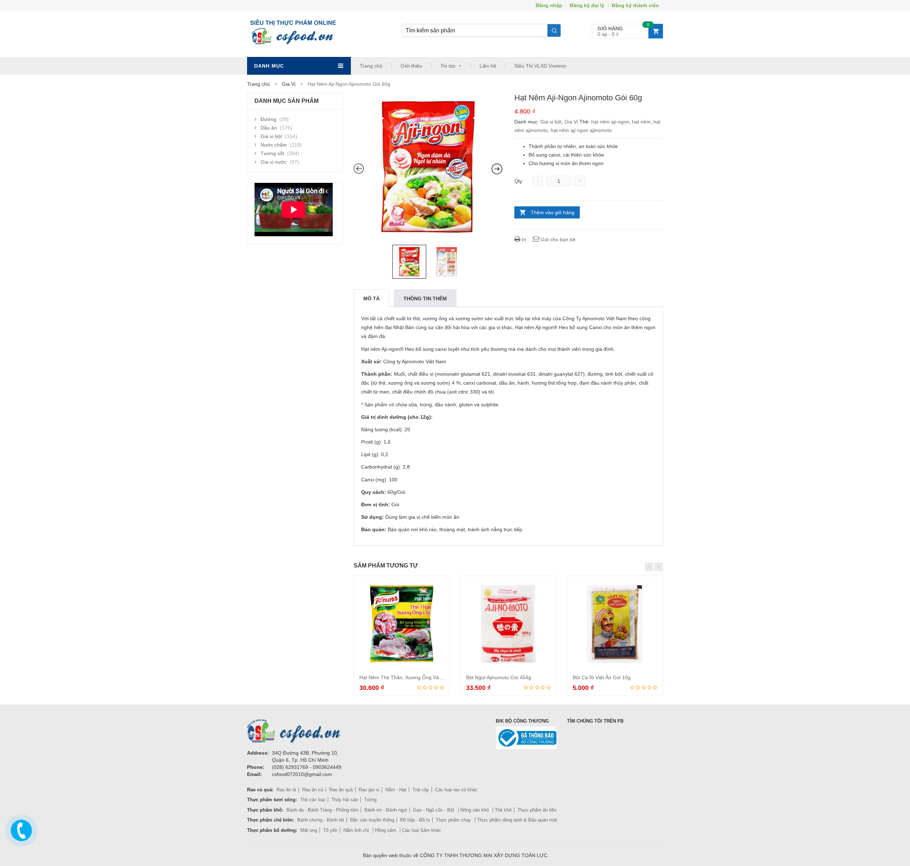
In (523, 239)
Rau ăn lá (286, 789)
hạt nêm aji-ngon (610, 122)
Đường (268, 119)
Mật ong (308, 830)
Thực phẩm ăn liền (537, 810)
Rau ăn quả (341, 789)
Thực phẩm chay (454, 820)
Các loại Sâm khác (421, 830)
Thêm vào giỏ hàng (552, 212)
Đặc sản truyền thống (372, 820)
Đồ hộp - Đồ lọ (415, 820)
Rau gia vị (369, 789)
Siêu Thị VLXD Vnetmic (540, 66)
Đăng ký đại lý (587, 5)
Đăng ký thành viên (635, 5)
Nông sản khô (475, 810)
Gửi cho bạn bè (557, 239)
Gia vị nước (274, 162)
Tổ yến (330, 830)
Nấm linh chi (356, 830)
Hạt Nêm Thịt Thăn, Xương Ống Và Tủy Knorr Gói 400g (422, 677)
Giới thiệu (411, 66)
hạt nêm (641, 122)
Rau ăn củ (312, 789)
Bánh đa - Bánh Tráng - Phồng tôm (322, 810)
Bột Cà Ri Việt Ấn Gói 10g (602, 677)
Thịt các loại (312, 799)
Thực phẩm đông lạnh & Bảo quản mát (517, 820)
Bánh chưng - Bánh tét (320, 820)
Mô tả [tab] (371, 298)
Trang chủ (371, 66)
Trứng (370, 799)
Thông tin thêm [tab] (425, 298)
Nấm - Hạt (395, 789)
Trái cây (420, 789)
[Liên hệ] (20, 829)
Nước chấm (274, 145)
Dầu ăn (269, 128)
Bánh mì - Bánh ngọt (385, 810)
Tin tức (448, 66)
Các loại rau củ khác (456, 789)
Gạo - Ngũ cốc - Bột (434, 810)
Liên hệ (488, 66)
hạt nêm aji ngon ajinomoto (581, 130)
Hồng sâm (386, 830)
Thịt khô (503, 810)
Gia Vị (288, 84)
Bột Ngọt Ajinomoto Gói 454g (498, 677)
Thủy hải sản (344, 799)
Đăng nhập (549, 5)
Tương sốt (272, 153)
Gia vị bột (551, 122)
